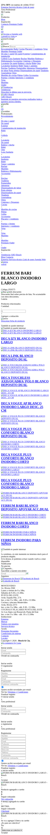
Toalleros (12, 68)
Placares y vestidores (34, 49)
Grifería (4, 58)
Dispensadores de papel (30, 70)
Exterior (26, 54)
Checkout (5, 811)
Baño (16, 49)
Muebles (4, 51)
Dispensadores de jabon (11, 188)
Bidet (34, 63)
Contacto (5, 24)
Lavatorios (5, 66)
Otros (14, 73)
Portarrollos (21, 68)
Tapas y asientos (30, 66)
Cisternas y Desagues (32, 61)
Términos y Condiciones (17, 692)
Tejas (45, 49)
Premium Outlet (16, 24)
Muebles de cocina (9, 75)
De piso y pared (7, 54)
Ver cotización (7, 799)
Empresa (5, 7)
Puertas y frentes (8, 78)
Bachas (24, 58)
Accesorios (17, 61)
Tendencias (6, 255)
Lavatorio (5, 63)
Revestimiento (7, 49)
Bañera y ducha (24, 63)
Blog (3, 19)
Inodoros (14, 66)
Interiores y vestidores (24, 78)
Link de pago (28, 7)
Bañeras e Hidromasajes (11, 171)
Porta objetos (14, 70)
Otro (39, 63)
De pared (19, 54)
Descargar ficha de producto (13, 321)
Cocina (22, 49)
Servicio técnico (16, 7)
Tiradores (45, 70)
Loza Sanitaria (14, 58)
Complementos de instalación (13, 128)
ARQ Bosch (16, 255)
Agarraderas (6, 73)
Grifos (26, 75)
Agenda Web (40, 259)
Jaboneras (31, 68)
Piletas (20, 75)
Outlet (3, 85)
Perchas (4, 68)
